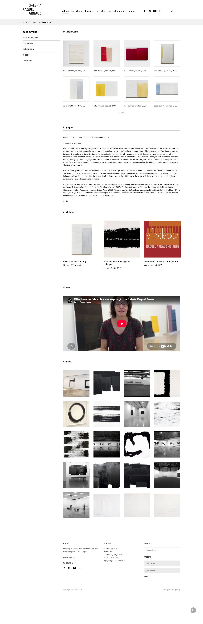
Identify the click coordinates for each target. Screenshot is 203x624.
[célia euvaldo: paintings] (81, 239)
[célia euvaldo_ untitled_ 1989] (76, 53)
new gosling (176, 590)
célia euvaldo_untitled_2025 (104, 71)
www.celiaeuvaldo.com (72, 143)
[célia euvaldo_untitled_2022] (167, 53)
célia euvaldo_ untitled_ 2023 (165, 106)
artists (65, 11)
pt (172, 11)
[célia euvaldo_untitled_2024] (137, 53)
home (25, 22)
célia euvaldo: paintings (75, 261)
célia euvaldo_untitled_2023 (74, 106)
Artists (33, 22)
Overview (27, 60)
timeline (89, 11)
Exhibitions (76, 11)
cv (67, 201)
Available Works (117, 11)
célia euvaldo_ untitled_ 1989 (74, 71)
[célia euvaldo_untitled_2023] (76, 89)
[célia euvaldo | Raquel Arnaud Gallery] (32, 7)
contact (132, 11)
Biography (28, 43)
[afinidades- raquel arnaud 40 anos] (162, 239)
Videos (26, 55)
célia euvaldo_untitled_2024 (135, 71)
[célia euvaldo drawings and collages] (122, 239)
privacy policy (69, 557)
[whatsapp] (193, 610)
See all (121, 113)
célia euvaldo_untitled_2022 (165, 71)
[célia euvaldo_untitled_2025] (106, 53)
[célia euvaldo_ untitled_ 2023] (167, 89)
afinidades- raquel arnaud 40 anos (161, 261)
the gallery (101, 11)
